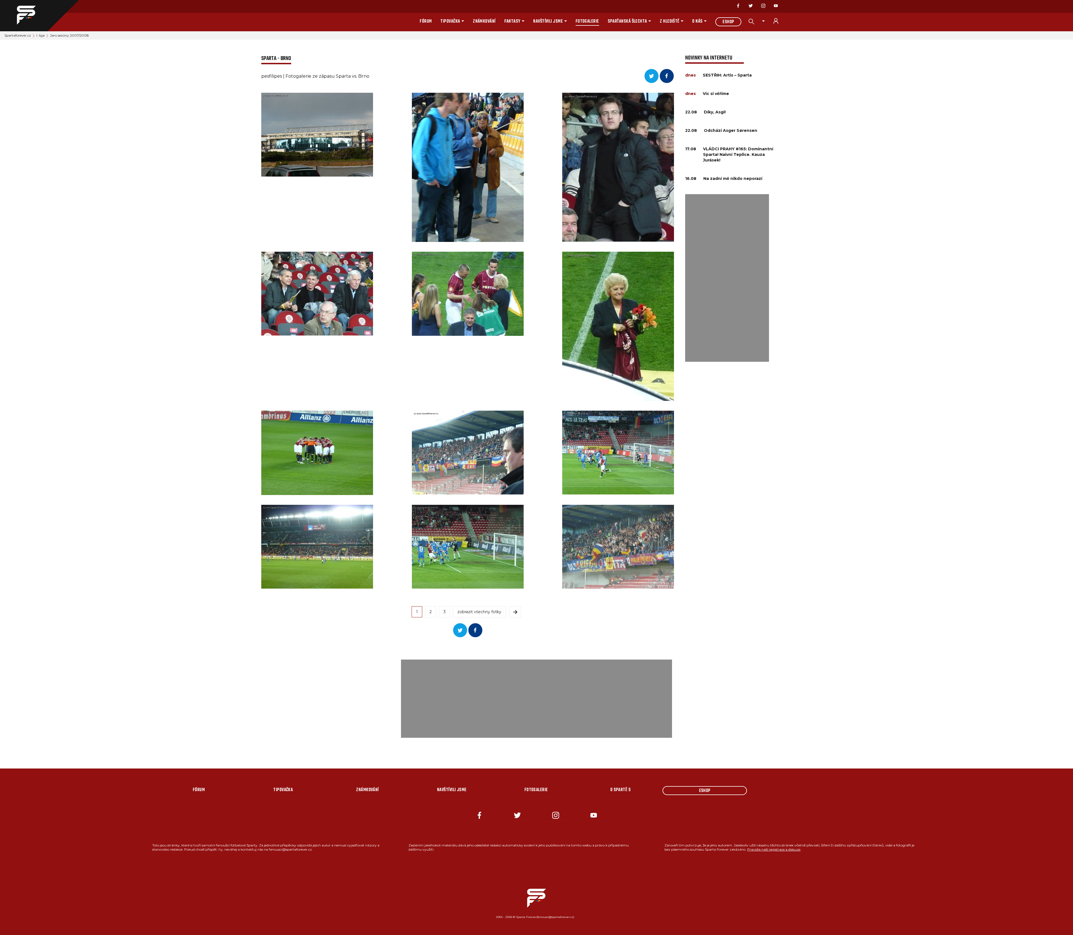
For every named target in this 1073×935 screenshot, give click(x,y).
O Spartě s (620, 790)
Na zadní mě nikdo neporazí (732, 178)
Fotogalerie (587, 21)
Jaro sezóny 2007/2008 (69, 35)
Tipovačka (450, 21)
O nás (697, 21)
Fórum (426, 21)
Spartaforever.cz (17, 35)
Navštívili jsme (548, 21)
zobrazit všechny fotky (479, 611)
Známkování (484, 21)
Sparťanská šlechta (627, 21)
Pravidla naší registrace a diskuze (773, 849)
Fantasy (512, 21)
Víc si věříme (716, 93)
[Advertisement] (727, 278)
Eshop (728, 22)
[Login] (779, 21)
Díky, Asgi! (715, 112)
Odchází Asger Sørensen (730, 130)
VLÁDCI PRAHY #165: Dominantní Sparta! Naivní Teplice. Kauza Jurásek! (738, 154)
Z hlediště (670, 21)
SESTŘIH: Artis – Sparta (727, 75)
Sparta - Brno (276, 58)
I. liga (40, 35)
